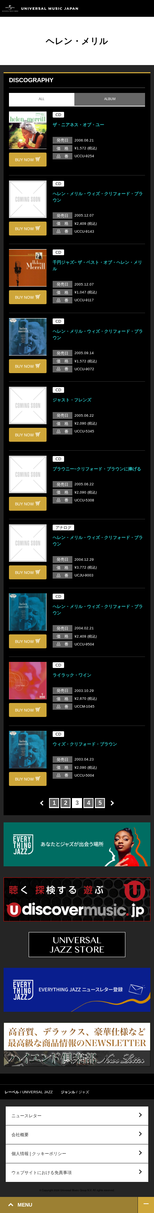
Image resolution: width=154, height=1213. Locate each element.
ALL (41, 99)
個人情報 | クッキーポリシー (38, 1153)
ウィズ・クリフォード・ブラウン (85, 744)
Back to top (146, 1205)
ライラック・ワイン (72, 675)
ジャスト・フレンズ (72, 399)
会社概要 (20, 1134)
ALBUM (109, 99)
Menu (146, 8)
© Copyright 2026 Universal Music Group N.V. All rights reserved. (77, 1190)
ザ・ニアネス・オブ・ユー (78, 124)
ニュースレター (26, 1115)
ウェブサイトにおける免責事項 (41, 1172)
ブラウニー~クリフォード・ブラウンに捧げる (97, 468)
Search (130, 8)
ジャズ (83, 1092)
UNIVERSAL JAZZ (37, 1092)
